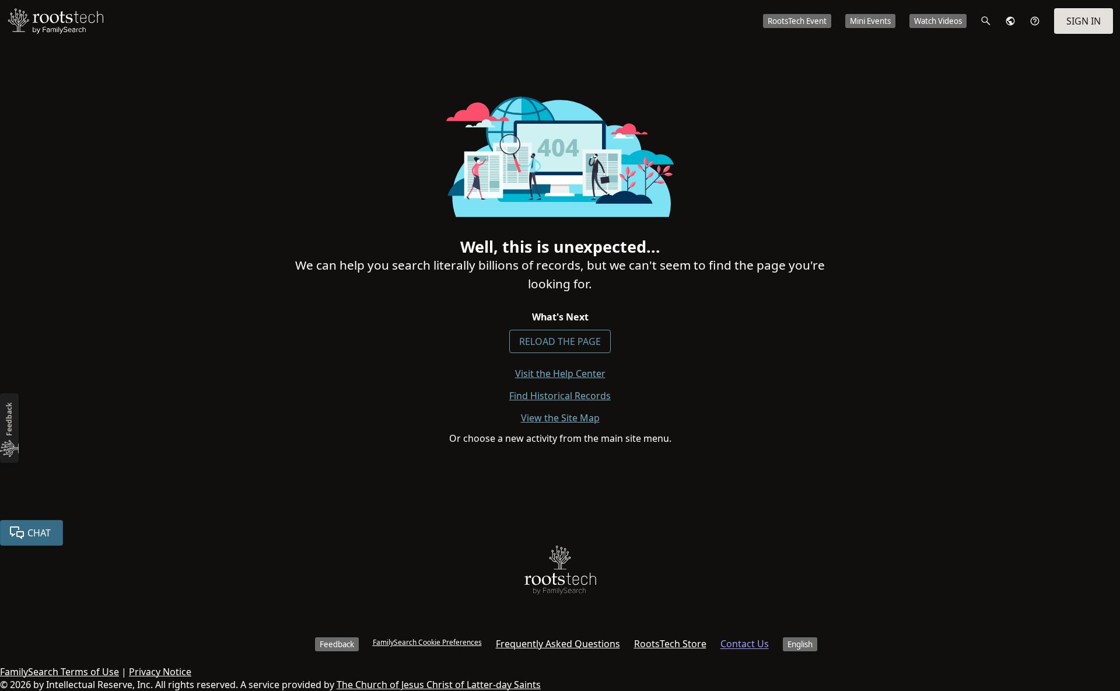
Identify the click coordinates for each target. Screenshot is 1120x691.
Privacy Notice (160, 671)
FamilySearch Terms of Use (59, 671)
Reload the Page (560, 341)
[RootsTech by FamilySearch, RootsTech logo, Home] (55, 21)
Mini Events (870, 21)
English (800, 644)
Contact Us (744, 643)
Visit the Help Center (560, 373)
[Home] (560, 573)
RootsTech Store (670, 643)
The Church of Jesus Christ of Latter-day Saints (439, 684)
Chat (39, 532)
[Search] (986, 21)
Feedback (337, 644)
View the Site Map (560, 417)
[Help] (1035, 21)
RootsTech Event (797, 21)
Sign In (1083, 21)
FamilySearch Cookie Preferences (427, 642)
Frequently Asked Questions (558, 643)
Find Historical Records (560, 395)
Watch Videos (938, 21)
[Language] (1010, 21)
